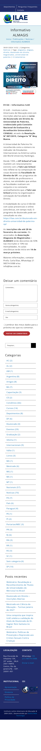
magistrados (8, 55)
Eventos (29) (12, 429)
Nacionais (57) (13, 487)
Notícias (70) (12, 492)
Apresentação (11, 687)
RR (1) (9, 545)
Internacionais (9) (15, 445)
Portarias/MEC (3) (15, 524)
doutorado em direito (19, 52)
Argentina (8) (12, 376)
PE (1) (9, 513)
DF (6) (9, 418)
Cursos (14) (12, 408)
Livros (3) (11, 455)
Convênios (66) (13, 403)
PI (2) (9, 519)
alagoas (30, 50)
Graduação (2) (13, 434)
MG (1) (9, 471)
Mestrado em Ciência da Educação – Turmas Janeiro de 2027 (19, 607)
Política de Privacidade (10, 698)
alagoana (22, 50)
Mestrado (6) (12, 466)
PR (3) (9, 529)
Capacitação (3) (14, 392)
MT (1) (9, 482)
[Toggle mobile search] (32, 16)
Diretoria (9, 692)
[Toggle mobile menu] (37, 16)
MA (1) (9, 461)
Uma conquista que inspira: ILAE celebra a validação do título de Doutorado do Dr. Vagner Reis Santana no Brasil (19, 621)
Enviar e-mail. (28, 663)
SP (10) (9, 566)
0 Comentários (19, 57)
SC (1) (9, 556)
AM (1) (9, 371)
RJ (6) (9, 535)
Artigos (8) (11, 381)
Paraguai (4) (12, 508)
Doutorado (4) (13, 424)
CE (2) (9, 397)
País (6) (10, 503)
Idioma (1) (11, 440)
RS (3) (9, 550)
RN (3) (9, 540)
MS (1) (9, 476)
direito (6, 52)
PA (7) (9, 498)
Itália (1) (10, 450)
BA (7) (9, 387)
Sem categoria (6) (15, 561)
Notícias (6, 50)
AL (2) (9, 366)
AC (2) (9, 360)
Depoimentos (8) (14, 413)
